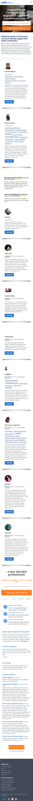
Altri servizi (24, 641)
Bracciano (7, 377)
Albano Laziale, (6, 649)
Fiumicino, (12, 651)
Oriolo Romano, (19, 667)
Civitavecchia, (5, 651)
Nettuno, (16, 652)
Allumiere (20, 669)
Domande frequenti (6, 784)
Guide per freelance (6, 786)
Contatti (9, 767)
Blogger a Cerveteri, (25, 639)
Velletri (4, 654)
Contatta (9, 102)
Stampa (3, 768)
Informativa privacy (6, 772)
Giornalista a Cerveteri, (16, 636)
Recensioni (4, 774)
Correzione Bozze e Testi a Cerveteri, (11, 641)
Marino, (4, 652)
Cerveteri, (19, 649)
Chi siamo (4, 767)
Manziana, (15, 665)
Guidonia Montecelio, (20, 651)
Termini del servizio (6, 770)
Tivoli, (29, 652)
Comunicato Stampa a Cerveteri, (15, 637)
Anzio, (12, 649)
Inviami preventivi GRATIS (16, 592)
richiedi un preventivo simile (16, 747)
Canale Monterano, (23, 665)
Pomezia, (21, 652)
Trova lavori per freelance (8, 790)
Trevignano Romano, (12, 669)
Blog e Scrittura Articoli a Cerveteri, (11, 634)
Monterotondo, (10, 652)
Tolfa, (4, 667)
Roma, (26, 652)
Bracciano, (10, 665)
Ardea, (15, 649)
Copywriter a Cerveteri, (14, 639)
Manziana (7, 486)
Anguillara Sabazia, (10, 667)
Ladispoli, (28, 651)
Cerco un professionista (7, 780)
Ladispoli (7, 256)
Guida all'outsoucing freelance (9, 788)
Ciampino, (24, 649)
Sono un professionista (7, 782)
